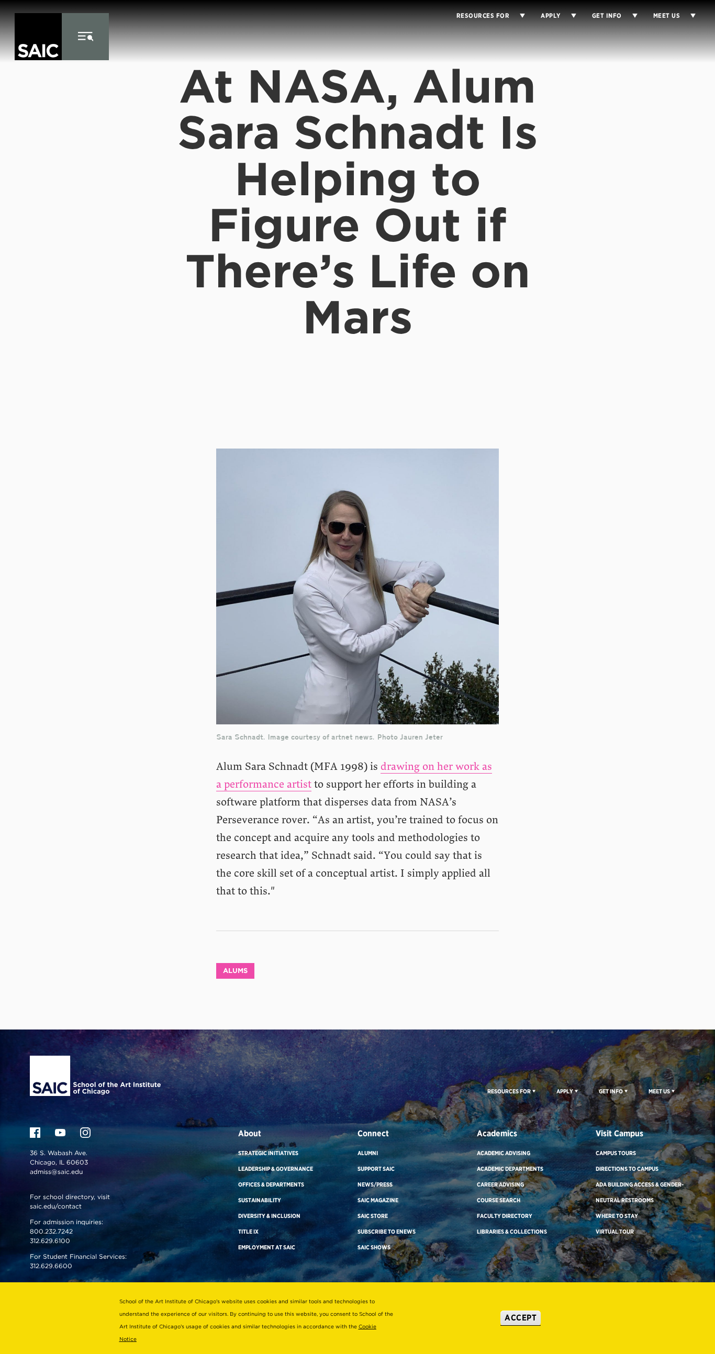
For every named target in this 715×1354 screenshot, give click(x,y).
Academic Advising (503, 1153)
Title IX (248, 1231)
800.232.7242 (51, 1231)
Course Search (498, 1200)
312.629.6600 (51, 1266)
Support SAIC (376, 1168)
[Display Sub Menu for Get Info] (630, 16)
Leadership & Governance (275, 1168)
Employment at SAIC (266, 1247)
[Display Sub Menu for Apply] (568, 16)
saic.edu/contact (56, 1206)
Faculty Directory (504, 1215)
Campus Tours (616, 1153)
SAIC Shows (374, 1247)
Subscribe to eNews (387, 1231)
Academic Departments (510, 1168)
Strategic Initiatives (268, 1153)
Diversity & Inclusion (269, 1215)
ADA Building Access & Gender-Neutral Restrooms (640, 1192)
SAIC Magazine (378, 1200)
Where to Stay (617, 1215)
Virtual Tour (615, 1231)
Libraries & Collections (512, 1231)
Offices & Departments (271, 1184)
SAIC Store (373, 1215)
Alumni (368, 1153)
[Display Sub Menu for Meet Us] (688, 16)
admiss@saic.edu (56, 1172)
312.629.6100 (50, 1241)
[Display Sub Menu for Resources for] (517, 16)
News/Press (375, 1184)
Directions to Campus (627, 1168)
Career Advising (500, 1184)
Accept (521, 1318)
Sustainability (259, 1200)
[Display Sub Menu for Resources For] (533, 1090)
